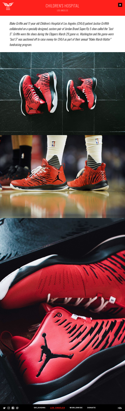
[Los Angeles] (120, 5)
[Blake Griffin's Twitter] (4, 407)
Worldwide (76, 408)
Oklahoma (40, 408)
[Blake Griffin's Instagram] (8, 407)
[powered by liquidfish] (119, 408)
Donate (91, 408)
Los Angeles (57, 408)
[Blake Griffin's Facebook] (13, 407)
